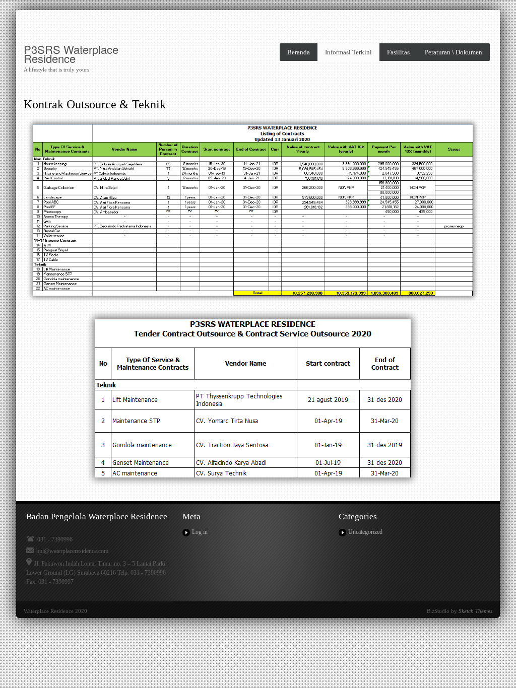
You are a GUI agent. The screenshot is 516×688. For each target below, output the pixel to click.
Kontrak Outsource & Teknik (95, 104)
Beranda (298, 52)
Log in (200, 531)
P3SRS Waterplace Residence (71, 54)
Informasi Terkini (348, 52)
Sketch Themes (475, 611)
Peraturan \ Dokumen (453, 52)
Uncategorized (365, 531)
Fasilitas (398, 52)
